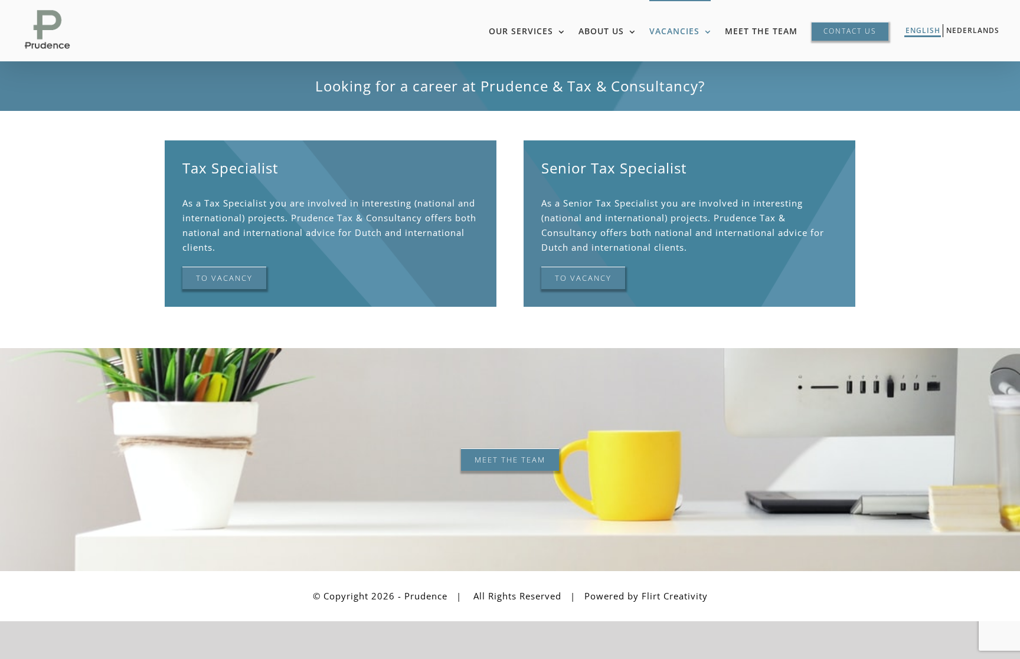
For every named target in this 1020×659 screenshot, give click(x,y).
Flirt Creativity (675, 596)
